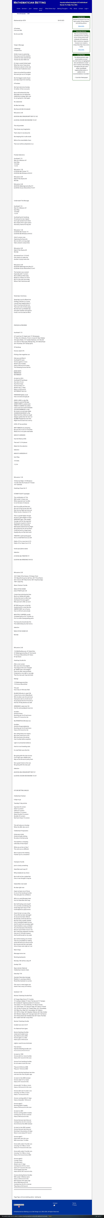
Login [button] (86, 8)
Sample (35, 8)
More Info (81, 26)
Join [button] (30, 8)
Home (18, 8)
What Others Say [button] (50, 8)
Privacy (74, 1205)
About (75, 8)
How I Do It (40, 9)
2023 (28, 13)
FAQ (71, 8)
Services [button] (24, 8)
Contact (81, 8)
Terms (74, 1203)
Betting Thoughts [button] (62, 8)
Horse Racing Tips (21, 13)
